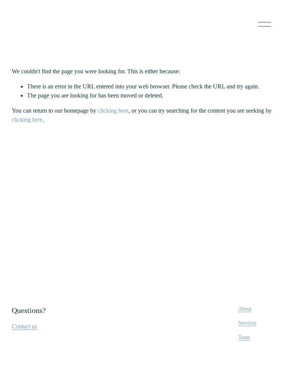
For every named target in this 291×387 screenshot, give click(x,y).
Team (244, 337)
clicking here (113, 110)
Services (247, 323)
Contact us (24, 326)
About (245, 309)
